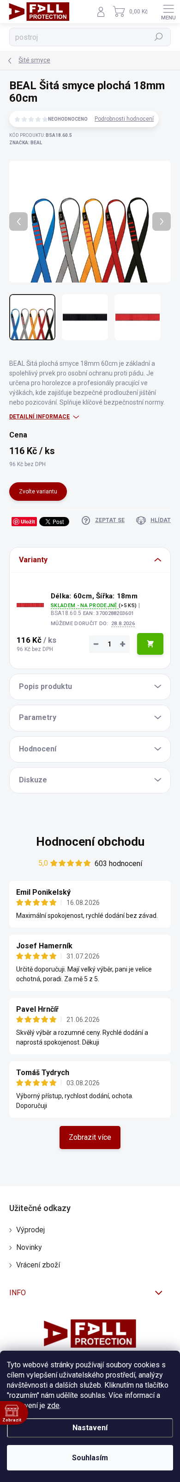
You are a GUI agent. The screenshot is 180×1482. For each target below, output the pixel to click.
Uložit (28, 521)
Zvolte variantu (38, 491)
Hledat (158, 37)
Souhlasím (90, 1457)
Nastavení (90, 1427)
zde (53, 1405)
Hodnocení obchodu (90, 842)
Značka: (25, 142)
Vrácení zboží (38, 1265)
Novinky (29, 1247)
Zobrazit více (90, 1137)
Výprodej (30, 1229)
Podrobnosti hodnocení (124, 119)
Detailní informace (39, 416)
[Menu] (168, 11)
